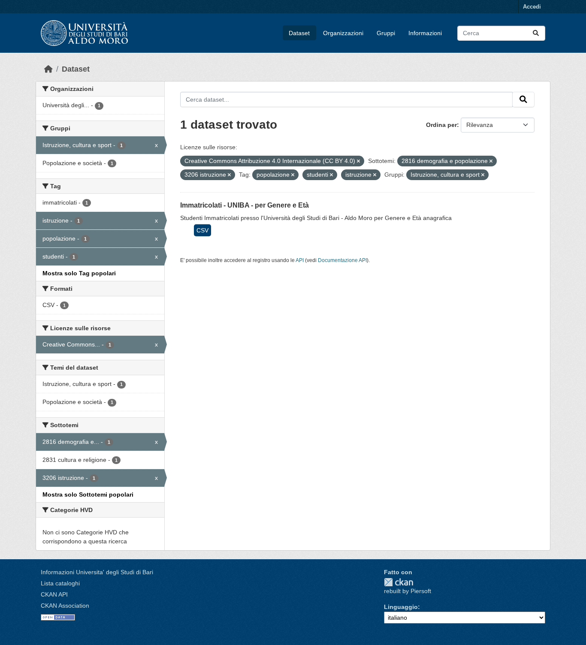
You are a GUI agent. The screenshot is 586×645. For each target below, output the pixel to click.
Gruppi (386, 33)
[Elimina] (358, 161)
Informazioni (425, 33)
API (300, 260)
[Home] (48, 69)
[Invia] (535, 33)
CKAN (398, 582)
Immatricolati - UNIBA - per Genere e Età (244, 205)
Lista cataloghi (60, 583)
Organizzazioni (343, 33)
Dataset (299, 33)
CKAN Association (65, 605)
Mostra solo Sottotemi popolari (87, 494)
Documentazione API (342, 260)
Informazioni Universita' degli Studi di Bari (97, 572)
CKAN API (54, 594)
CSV (202, 230)
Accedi (532, 6)
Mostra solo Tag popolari (79, 273)
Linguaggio (401, 606)
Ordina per (441, 124)
